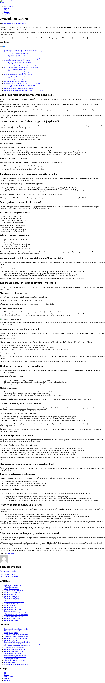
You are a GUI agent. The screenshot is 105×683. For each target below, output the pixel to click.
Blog (5, 10)
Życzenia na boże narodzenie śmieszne (16, 634)
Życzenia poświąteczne (11, 659)
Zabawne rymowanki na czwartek (20, 64)
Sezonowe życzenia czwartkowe (16, 81)
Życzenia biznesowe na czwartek (20, 57)
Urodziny (7, 8)
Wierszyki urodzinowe (11, 589)
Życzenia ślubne (9, 605)
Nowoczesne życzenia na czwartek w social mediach (23, 83)
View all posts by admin (8, 571)
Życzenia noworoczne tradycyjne (15, 655)
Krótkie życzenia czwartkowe (19, 53)
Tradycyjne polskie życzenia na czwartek (19, 88)
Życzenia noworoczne (11, 603)
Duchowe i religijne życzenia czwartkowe (19, 74)
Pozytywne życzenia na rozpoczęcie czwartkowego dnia (24, 59)
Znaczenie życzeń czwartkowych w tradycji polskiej (22, 50)
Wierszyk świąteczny (11, 633)
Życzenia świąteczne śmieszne (14, 647)
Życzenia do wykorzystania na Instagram (23, 85)
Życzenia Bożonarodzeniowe (13, 591)
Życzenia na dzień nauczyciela (14, 602)
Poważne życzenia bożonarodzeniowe (16, 664)
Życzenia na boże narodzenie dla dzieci (17, 642)
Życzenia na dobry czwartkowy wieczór (18, 80)
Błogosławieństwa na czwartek (19, 76)
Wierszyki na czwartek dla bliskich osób (18, 60)
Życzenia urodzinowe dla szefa (14, 616)
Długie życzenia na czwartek (19, 55)
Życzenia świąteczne (11, 607)
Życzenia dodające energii (18, 71)
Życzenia (7, 14)
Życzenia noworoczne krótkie (13, 651)
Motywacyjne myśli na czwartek (20, 69)
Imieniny (7, 12)
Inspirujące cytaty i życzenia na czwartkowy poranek (23, 67)
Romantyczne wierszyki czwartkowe (21, 62)
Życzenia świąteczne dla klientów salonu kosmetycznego (22, 644)
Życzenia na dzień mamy (12, 598)
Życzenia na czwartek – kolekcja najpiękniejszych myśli (24, 52)
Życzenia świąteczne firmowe (13, 609)
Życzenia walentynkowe (12, 618)
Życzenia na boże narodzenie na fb (15, 638)
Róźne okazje (8, 6)
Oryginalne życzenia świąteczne (14, 660)
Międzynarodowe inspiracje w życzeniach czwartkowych (24, 90)
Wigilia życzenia (9, 662)
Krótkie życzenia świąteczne (13, 585)
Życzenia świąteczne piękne (13, 653)
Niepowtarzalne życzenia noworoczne (16, 631)
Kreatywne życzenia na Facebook (21, 87)
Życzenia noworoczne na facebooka (15, 649)
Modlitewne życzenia (17, 78)
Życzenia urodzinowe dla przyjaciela (16, 615)
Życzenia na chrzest (10, 594)
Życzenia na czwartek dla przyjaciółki (18, 73)
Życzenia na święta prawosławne (15, 657)
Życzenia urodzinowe (11, 611)
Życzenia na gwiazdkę (11, 640)
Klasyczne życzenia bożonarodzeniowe (17, 646)
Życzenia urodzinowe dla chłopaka (15, 613)
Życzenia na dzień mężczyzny (14, 600)
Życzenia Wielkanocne (11, 620)
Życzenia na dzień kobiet (12, 596)
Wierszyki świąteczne (11, 587)
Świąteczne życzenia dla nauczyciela (16, 636)
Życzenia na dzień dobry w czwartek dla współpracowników (25, 66)
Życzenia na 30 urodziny (12, 592)
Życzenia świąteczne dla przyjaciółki (16, 629)
